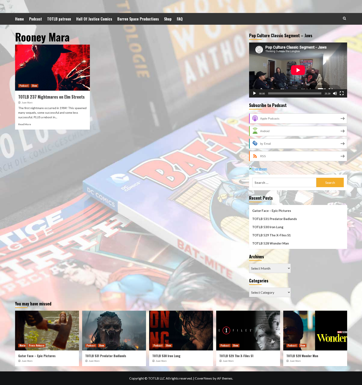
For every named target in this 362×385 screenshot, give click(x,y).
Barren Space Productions (138, 19)
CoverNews (203, 378)
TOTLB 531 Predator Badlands (274, 219)
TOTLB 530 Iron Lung (267, 227)
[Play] (254, 93)
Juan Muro (27, 102)
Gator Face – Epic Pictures (271, 210)
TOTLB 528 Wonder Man (270, 243)
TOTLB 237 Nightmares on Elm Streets (51, 97)
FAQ (180, 19)
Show (34, 85)
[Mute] (335, 93)
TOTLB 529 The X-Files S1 (271, 235)
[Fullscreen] (342, 93)
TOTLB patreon (59, 19)
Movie (22, 345)
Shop (168, 19)
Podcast (35, 19)
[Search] (344, 18)
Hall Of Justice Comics (94, 19)
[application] (298, 70)
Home (19, 19)
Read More (24, 124)
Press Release (36, 345)
